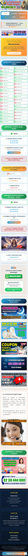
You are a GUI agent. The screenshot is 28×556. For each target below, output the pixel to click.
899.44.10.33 (14, 188)
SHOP (14, 17)
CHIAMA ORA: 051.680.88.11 (14, 553)
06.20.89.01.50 (14, 257)
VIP (5, 17)
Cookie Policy (14, 537)
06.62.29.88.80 (14, 211)
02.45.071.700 (14, 143)
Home (5, 13)
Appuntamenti (22, 13)
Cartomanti (14, 13)
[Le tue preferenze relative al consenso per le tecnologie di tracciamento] (25, 553)
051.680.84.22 (14, 180)
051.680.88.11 (13, 26)
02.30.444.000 (14, 141)
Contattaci (22, 17)
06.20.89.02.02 (14, 209)
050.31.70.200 (14, 516)
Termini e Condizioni (14, 540)
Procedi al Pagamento (14, 152)
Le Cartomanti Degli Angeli (18, 549)
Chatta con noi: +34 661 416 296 (13, 289)
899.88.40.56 (14, 496)
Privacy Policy (14, 535)
